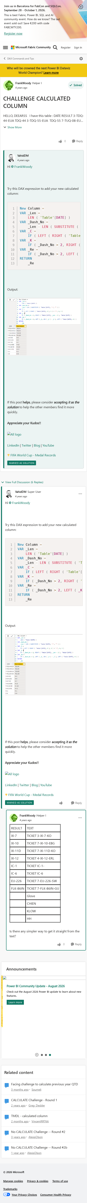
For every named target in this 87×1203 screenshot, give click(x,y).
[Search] (55, 47)
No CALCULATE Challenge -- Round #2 (38, 1132)
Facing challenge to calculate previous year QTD (44, 1084)
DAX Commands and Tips (20, 58)
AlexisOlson (36, 1137)
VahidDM (23, 155)
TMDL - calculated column (29, 1116)
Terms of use (60, 1181)
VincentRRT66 (40, 1121)
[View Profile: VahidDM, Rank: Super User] (9, 494)
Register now (13, 33)
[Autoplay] (37, 1055)
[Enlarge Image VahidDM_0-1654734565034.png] (44, 327)
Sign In (78, 47)
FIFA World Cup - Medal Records (33, 455)
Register (66, 47)
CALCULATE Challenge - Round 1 (34, 1100)
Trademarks (10, 1189)
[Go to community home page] (31, 47)
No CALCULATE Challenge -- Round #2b (39, 1147)
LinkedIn (13, 445)
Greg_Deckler (37, 1105)
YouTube (48, 445)
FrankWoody (23, 83)
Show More (14, 127)
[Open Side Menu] (5, 47)
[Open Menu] (81, 58)
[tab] (42, 1055)
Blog (37, 445)
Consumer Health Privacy (55, 1194)
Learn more (51, 72)
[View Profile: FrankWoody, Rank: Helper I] (8, 85)
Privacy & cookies (37, 1181)
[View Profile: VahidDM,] (11, 158)
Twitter (26, 445)
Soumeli (36, 1089)
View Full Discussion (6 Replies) (24, 482)
